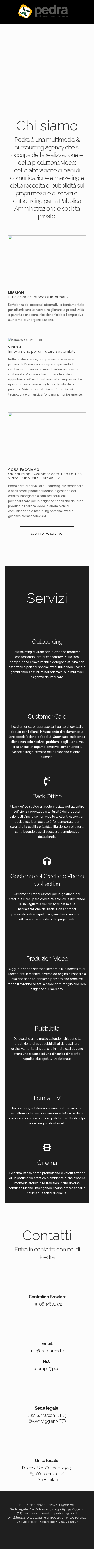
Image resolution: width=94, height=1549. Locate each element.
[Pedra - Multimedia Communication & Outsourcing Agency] (43, 11)
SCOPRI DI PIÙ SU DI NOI (47, 533)
